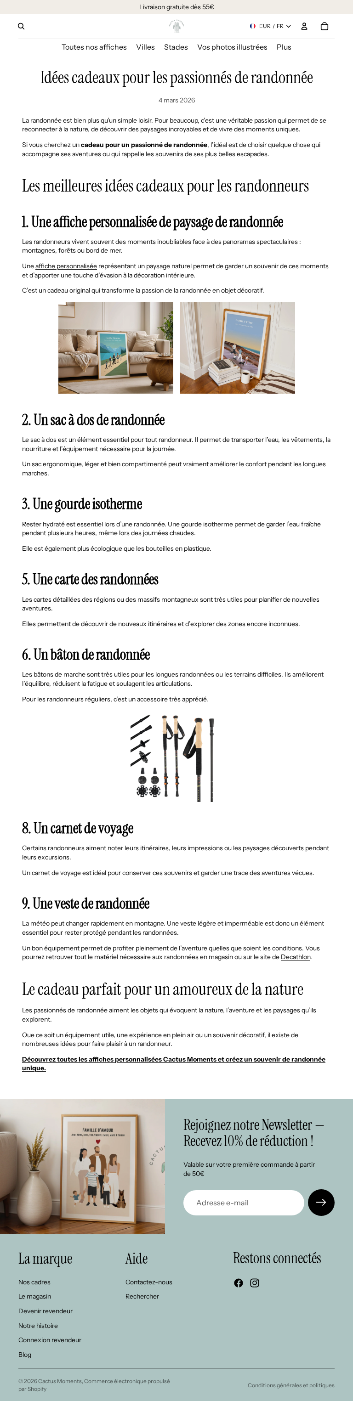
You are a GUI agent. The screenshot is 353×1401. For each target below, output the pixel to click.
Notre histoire (38, 1326)
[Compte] (304, 26)
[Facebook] (238, 1283)
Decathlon (295, 957)
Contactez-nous (148, 1282)
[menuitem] (284, 47)
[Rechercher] (21, 26)
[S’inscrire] (321, 1202)
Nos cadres (34, 1282)
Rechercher (142, 1297)
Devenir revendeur (45, 1311)
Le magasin (34, 1297)
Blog (24, 1354)
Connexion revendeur (49, 1340)
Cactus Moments (60, 1381)
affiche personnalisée (66, 266)
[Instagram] (254, 1283)
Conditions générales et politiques (291, 1385)
